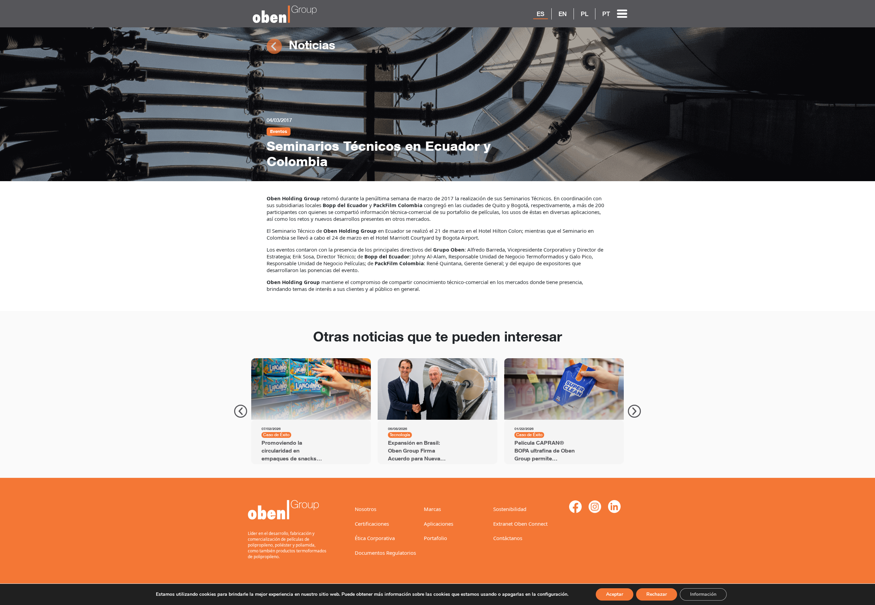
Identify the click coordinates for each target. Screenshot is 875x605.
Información (703, 594)
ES (540, 13)
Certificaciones (372, 523)
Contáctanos (507, 538)
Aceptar (614, 594)
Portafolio (435, 538)
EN (562, 13)
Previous (240, 411)
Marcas (432, 509)
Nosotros (365, 509)
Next (634, 411)
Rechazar (656, 594)
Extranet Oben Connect (520, 523)
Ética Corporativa (375, 538)
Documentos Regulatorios (385, 552)
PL (584, 13)
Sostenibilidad (509, 509)
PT (606, 13)
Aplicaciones (438, 523)
